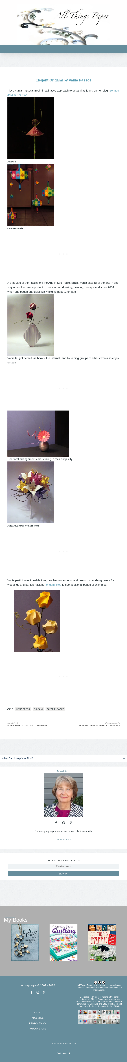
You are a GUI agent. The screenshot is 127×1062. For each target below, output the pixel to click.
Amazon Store (38, 1029)
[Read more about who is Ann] (63, 815)
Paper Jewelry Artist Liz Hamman (27, 726)
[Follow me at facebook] (56, 822)
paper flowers (55, 709)
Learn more (63, 840)
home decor (23, 709)
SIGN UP (63, 873)
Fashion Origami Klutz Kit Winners (99, 726)
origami (38, 709)
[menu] (63, 49)
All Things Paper (84, 985)
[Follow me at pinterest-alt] (70, 822)
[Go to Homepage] (63, 24)
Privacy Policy (37, 1023)
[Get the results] (117, 758)
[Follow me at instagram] (63, 822)
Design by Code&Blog (63, 1044)
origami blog (53, 584)
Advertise (38, 1018)
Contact (37, 1012)
